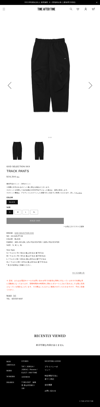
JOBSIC (24, 370)
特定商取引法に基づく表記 (51, 377)
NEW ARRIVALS (11, 363)
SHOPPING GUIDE (53, 361)
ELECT (24, 373)
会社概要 (48, 385)
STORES (25, 361)
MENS (9, 371)
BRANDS (10, 382)
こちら (79, 193)
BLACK (12, 202)
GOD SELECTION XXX (24, 233)
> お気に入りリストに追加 (74, 226)
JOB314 (30, 367)
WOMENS (11, 376)
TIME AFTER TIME (87, 401)
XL (34, 212)
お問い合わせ (50, 391)
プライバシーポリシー (51, 368)
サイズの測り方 (78, 273)
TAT (14, 296)
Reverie (33, 370)
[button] (4, 9)
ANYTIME (33, 373)
